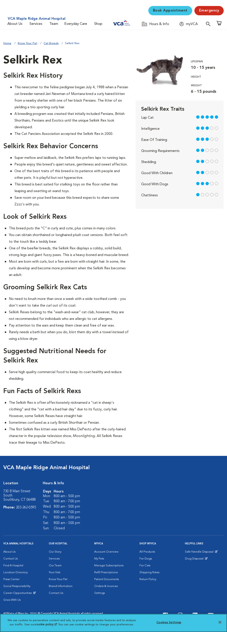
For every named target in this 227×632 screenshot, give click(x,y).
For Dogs (145, 558)
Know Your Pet (27, 43)
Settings (99, 593)
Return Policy (147, 579)
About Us (14, 24)
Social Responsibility (16, 586)
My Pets (99, 558)
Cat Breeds (51, 43)
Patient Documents (106, 579)
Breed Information (60, 586)
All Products (147, 551)
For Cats (144, 565)
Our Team (55, 565)
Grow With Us (12, 600)
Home (7, 43)
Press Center (11, 579)
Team (53, 24)
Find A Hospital (13, 565)
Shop (98, 24)
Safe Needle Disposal (200, 552)
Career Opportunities (18, 594)
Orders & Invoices (106, 586)
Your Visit (54, 572)
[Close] (220, 622)
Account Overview (106, 551)
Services (35, 24)
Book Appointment (170, 10)
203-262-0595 (26, 507)
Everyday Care (75, 24)
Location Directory (15, 572)
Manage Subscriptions (108, 565)
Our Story (55, 551)
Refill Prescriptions (106, 572)
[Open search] (209, 24)
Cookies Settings (169, 622)
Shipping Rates (149, 572)
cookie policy (46, 624)
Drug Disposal (196, 559)
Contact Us (10, 558)
